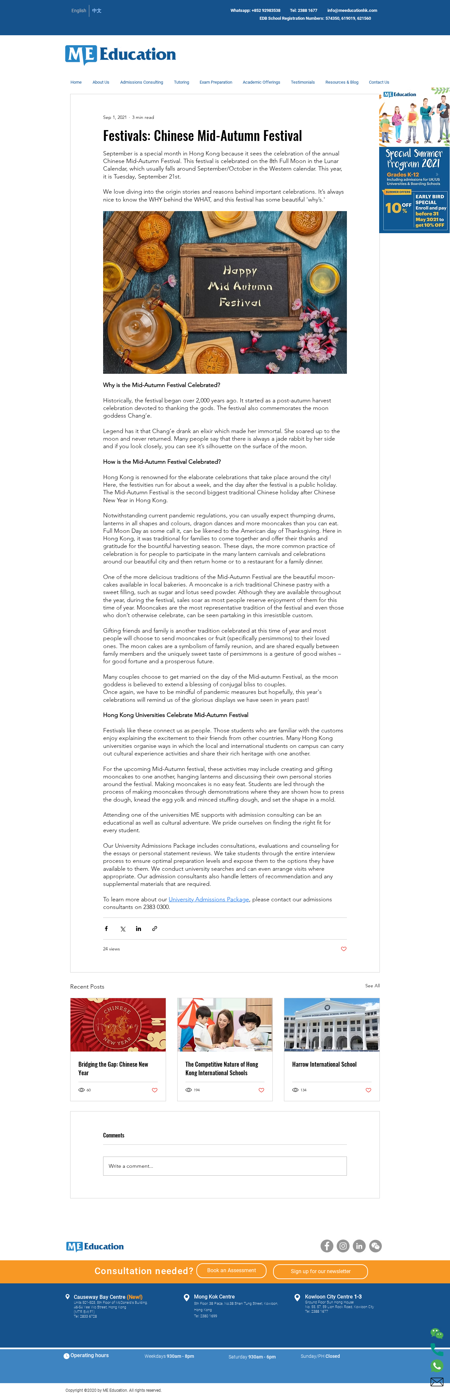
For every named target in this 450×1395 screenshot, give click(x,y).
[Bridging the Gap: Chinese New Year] (118, 1025)
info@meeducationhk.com (352, 10)
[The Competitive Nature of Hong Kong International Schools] (225, 1025)
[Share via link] (155, 928)
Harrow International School (324, 1064)
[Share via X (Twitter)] (122, 928)
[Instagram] (343, 1246)
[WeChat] (375, 1246)
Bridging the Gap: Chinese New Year (113, 1068)
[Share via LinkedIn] (138, 928)
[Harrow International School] (332, 1025)
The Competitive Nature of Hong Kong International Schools (221, 1068)
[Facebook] (327, 1246)
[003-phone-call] (437, 1349)
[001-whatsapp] (437, 1365)
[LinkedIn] (359, 1246)
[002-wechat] (437, 1333)
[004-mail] (437, 1382)
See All (372, 986)
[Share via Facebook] (106, 928)
